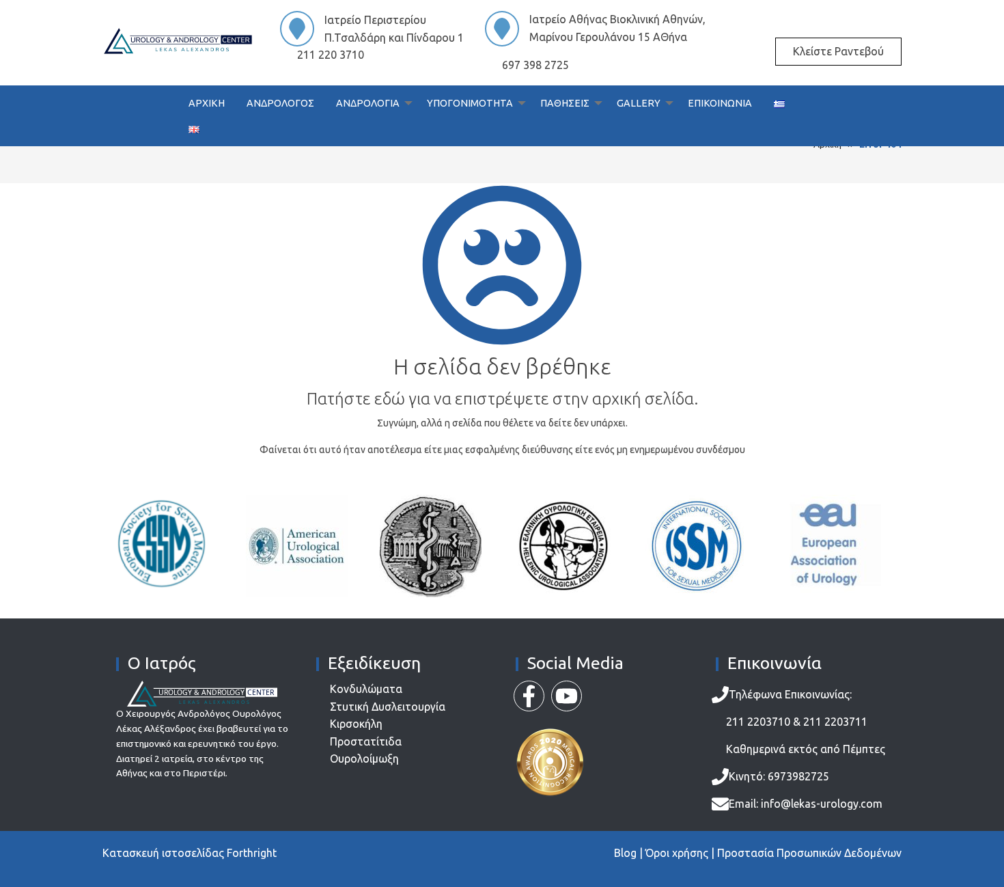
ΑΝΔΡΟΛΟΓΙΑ (368, 103)
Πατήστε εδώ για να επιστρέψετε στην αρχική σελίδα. (502, 399)
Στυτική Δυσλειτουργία (387, 706)
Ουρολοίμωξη (364, 758)
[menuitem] (207, 103)
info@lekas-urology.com (821, 803)
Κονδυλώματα (366, 689)
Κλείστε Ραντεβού (838, 51)
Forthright (252, 853)
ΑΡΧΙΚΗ (207, 103)
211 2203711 (835, 721)
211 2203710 (758, 721)
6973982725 (797, 776)
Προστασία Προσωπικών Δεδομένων (809, 853)
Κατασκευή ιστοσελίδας (163, 853)
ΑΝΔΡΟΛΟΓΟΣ (280, 103)
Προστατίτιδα (366, 741)
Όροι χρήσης (676, 853)
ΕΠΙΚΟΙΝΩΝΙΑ (720, 103)
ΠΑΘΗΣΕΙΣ (564, 103)
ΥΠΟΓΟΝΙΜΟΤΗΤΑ (470, 103)
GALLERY (638, 103)
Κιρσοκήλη (356, 724)
